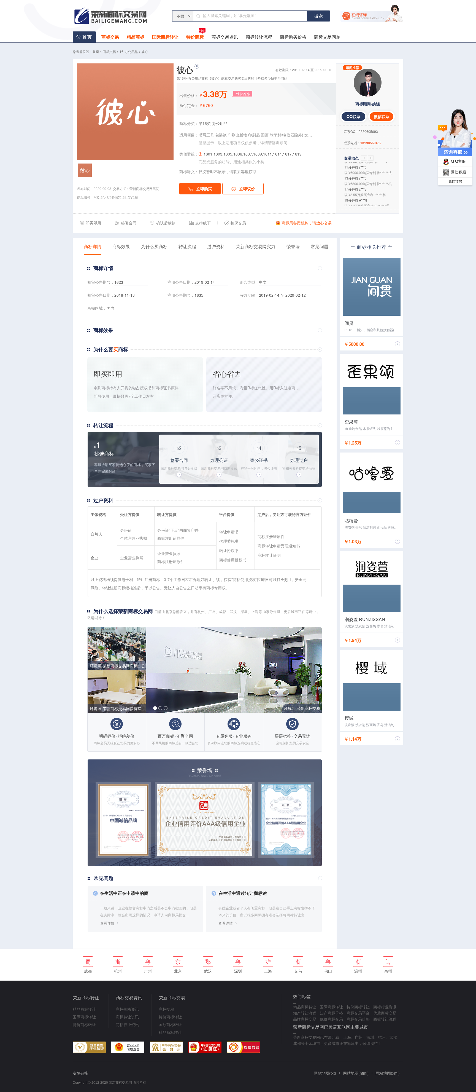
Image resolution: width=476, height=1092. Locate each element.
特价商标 (195, 35)
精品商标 (135, 37)
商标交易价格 (358, 1019)
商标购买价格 (293, 37)
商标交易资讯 (225, 37)
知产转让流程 (304, 1013)
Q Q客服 (458, 161)
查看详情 (107, 923)
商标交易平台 (358, 1013)
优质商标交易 (384, 1013)
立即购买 (204, 188)
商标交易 (110, 37)
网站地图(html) (356, 1073)
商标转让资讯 (127, 1016)
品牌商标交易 (304, 1019)
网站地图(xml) (387, 1073)
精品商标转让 (84, 1009)
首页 (87, 37)
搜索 (318, 16)
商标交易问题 (327, 37)
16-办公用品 (129, 51)
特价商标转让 (84, 1024)
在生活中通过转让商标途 (242, 893)
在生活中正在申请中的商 (124, 893)
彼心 (144, 51)
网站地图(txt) (325, 1073)
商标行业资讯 (127, 1024)
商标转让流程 (259, 37)
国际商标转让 (165, 37)
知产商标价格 (331, 1013)
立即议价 (247, 188)
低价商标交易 (331, 1019)
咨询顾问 (279, 142)
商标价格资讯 (127, 1009)
